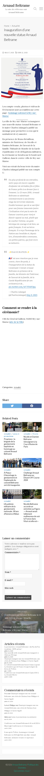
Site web (9, 588)
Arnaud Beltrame (19, 765)
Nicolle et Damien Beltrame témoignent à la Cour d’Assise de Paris (31, 442)
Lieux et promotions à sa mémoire (23, 717)
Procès (35, 434)
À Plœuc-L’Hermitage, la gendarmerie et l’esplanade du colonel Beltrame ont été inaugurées (12, 479)
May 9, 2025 (32, 295)
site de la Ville (16, 322)
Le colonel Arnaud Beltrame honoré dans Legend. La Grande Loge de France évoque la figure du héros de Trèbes (22, 667)
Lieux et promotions (11, 435)
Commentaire (12, 552)
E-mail (9, 580)
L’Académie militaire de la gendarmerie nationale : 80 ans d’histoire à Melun (11, 509)
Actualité (16, 26)
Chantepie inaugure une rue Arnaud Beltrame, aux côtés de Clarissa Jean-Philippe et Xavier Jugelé (22, 660)
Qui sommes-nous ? (22, 771)
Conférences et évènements (22, 726)
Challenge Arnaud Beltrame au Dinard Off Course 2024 (31, 476)
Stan (6, 694)
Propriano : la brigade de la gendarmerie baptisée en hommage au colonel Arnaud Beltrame (10, 446)
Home (6, 26)
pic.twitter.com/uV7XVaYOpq (22, 287)
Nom (8, 572)
